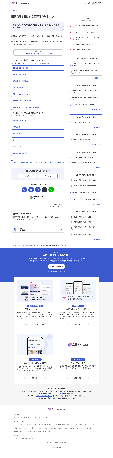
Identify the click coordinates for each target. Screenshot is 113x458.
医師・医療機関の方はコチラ (56, 271)
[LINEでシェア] (51, 189)
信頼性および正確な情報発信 (44, 396)
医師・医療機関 (58, 394)
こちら (55, 398)
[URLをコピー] (24, 189)
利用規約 (13, 63)
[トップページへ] (56, 411)
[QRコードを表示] (31, 189)
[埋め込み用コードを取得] (38, 189)
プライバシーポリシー (22, 63)
